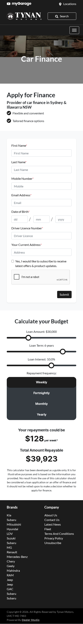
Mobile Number (22, 178)
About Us (50, 515)
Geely (10, 566)
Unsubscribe (52, 543)
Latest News (52, 524)
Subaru (11, 520)
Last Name (18, 162)
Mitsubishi (14, 524)
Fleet (47, 529)
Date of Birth (20, 211)
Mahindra (13, 570)
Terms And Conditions (59, 533)
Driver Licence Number (27, 228)
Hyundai (12, 529)
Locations (69, 4)
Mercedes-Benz (17, 556)
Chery (11, 561)
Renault (12, 552)
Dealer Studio (31, 620)
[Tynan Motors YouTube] (9, 4)
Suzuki (11, 538)
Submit (64, 294)
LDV (10, 533)
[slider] (28, 338)
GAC (10, 589)
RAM (10, 575)
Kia (9, 515)
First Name (19, 145)
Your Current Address (26, 244)
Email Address (21, 195)
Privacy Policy (53, 538)
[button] (74, 30)
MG (9, 547)
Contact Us (51, 520)
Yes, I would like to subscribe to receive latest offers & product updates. (40, 263)
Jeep (10, 580)
